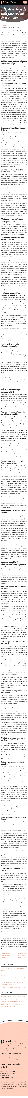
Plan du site (14, 1097)
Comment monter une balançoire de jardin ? (12, 1002)
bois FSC (12, 306)
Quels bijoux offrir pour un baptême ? (11, 999)
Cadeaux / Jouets (5, 25)
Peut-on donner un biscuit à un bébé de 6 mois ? (14, 987)
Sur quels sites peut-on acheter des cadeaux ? (21, 955)
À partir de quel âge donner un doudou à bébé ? (14, 996)
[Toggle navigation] (25, 2)
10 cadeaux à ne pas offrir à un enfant (6, 955)
